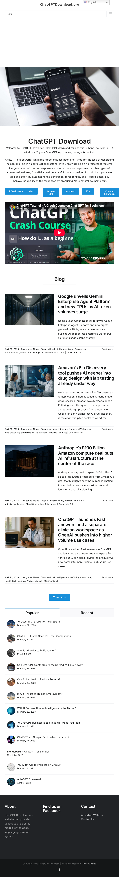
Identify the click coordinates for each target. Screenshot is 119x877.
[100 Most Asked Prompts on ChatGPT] (11, 765)
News (36, 349)
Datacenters (50, 504)
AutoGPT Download (29, 779)
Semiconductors (50, 352)
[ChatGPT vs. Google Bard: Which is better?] (11, 737)
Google (36, 352)
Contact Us (87, 819)
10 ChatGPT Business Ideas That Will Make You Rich (48, 722)
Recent (87, 613)
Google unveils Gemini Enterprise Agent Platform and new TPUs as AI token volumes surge (84, 304)
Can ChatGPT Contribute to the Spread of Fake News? (50, 664)
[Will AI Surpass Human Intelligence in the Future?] (11, 708)
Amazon (51, 429)
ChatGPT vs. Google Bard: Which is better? (43, 737)
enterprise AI (11, 352)
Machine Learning (58, 432)
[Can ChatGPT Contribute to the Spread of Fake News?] (11, 665)
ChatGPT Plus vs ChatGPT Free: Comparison (44, 636)
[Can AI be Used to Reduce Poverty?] (11, 679)
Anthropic (79, 500)
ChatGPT (72, 577)
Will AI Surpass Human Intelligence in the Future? (46, 708)
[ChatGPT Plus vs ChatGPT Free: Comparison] (11, 636)
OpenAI (21, 581)
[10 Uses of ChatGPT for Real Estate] (11, 622)
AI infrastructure (55, 500)
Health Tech (11, 581)
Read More (107, 349)
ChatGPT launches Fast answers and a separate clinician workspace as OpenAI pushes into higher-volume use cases (86, 530)
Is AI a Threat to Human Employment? (39, 693)
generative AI (25, 352)
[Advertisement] (59, 43)
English (92, 2)
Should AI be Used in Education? (36, 650)
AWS (79, 429)
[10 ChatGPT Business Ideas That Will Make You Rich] (11, 723)
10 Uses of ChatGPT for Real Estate (38, 621)
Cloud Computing (77, 349)
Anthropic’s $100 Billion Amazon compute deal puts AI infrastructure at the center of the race (85, 455)
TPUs (61, 352)
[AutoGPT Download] (11, 779)
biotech (87, 429)
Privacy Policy (89, 863)
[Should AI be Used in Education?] (11, 650)
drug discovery (12, 432)
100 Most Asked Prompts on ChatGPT (40, 764)
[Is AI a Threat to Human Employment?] (11, 694)
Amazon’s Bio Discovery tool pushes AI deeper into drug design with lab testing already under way (86, 375)
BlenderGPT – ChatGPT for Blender (28, 751)
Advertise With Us (92, 815)
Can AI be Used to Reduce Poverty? (38, 679)
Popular (32, 613)
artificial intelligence (57, 349)
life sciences (41, 432)
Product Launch (34, 581)
